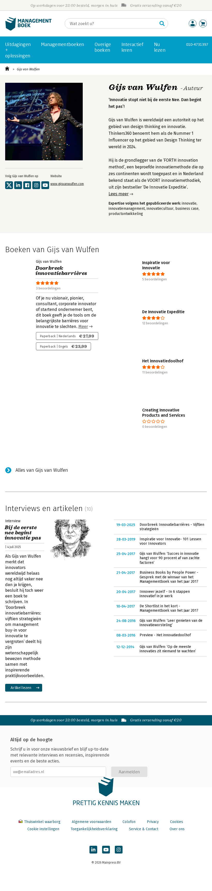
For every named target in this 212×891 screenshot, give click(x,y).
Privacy (153, 822)
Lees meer (118, 193)
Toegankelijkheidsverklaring (94, 829)
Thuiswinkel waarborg (42, 822)
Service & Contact (143, 829)
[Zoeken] (162, 23)
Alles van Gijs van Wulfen (42, 470)
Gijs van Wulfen (28, 69)
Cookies (176, 822)
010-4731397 (197, 44)
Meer (83, 326)
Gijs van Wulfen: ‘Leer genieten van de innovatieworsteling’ (171, 622)
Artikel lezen (21, 687)
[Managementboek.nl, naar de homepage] (28, 29)
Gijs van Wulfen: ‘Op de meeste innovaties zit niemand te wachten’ (168, 649)
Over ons (177, 829)
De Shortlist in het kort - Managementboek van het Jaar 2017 (169, 608)
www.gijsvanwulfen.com (67, 184)
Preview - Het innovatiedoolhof (165, 635)
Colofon (129, 822)
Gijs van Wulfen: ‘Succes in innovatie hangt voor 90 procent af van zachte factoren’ (170, 558)
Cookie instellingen (43, 829)
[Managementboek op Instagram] (119, 849)
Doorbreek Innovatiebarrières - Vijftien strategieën (172, 526)
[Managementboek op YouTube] (106, 849)
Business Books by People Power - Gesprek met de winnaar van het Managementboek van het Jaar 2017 (169, 577)
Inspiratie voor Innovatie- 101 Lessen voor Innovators (170, 541)
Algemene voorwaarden (91, 822)
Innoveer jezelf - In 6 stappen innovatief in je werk (165, 593)
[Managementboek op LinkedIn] (93, 849)
